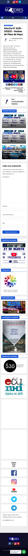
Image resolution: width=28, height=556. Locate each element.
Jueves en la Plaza (8, 25)
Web (4, 223)
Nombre (5, 206)
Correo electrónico (8, 214)
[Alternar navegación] (13, 18)
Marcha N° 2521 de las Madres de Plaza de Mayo (12, 152)
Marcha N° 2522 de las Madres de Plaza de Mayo (12, 136)
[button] (23, 17)
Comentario (6, 177)
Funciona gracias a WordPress (10, 550)
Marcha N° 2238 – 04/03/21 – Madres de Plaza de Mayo (18, 89)
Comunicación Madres (17, 38)
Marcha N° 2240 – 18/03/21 (9, 88)
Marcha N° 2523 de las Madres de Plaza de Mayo (12, 121)
